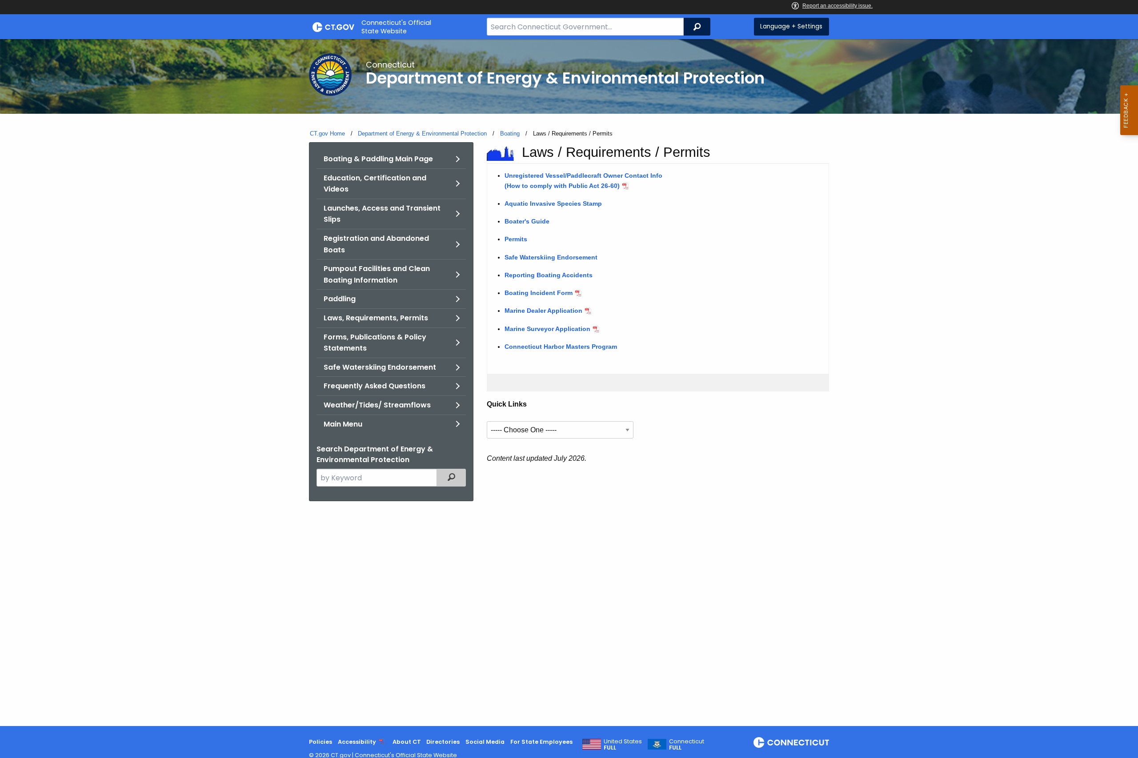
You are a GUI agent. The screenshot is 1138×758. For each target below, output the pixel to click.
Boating (510, 133)
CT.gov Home (327, 133)
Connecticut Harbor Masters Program (561, 346)
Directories (443, 742)
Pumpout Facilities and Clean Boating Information (377, 274)
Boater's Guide (527, 221)
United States (623, 744)
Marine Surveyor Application (547, 328)
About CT (407, 742)
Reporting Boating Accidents (549, 275)
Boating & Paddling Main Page (378, 159)
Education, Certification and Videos (375, 184)
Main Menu (343, 424)
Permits (516, 239)
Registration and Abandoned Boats (376, 244)
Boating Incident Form (539, 292)
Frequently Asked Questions (374, 386)
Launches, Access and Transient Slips (382, 214)
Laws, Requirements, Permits (376, 318)
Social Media (485, 742)
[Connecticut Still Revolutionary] (791, 742)
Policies (320, 742)
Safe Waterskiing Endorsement (380, 367)
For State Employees (541, 742)
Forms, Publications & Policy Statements (375, 343)
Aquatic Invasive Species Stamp (553, 203)
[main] (569, 382)
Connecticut (686, 744)
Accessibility (357, 742)
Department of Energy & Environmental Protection (422, 133)
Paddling (340, 299)
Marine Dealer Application (543, 310)
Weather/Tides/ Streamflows (377, 405)
